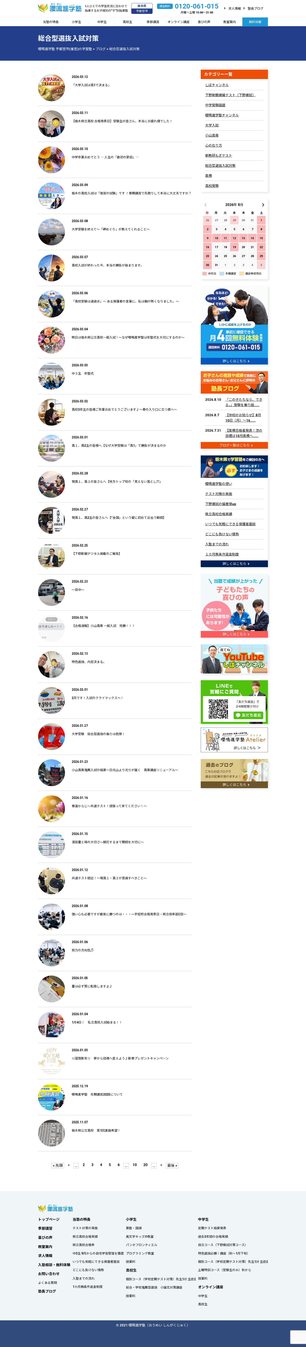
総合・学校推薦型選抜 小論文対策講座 (154, 1287)
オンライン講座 (179, 22)
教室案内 (229, 22)
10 (135, 1165)
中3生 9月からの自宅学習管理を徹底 (98, 1253)
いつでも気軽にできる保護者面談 (230, 524)
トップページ (49, 1219)
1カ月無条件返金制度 (88, 1287)
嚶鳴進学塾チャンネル (222, 115)
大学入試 (212, 125)
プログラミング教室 (140, 1253)
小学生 (76, 22)
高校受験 (212, 186)
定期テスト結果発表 (212, 1228)
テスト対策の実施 (218, 494)
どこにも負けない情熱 (222, 534)
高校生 (127, 22)
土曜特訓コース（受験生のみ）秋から (224, 1270)
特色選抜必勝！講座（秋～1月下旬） (224, 1253)
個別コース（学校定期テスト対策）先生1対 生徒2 (161, 1279)
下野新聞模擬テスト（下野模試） (230, 95)
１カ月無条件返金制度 (222, 554)
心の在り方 (213, 146)
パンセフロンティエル (141, 1245)
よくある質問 (47, 1283)
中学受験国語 (215, 105)
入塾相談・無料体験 (54, 1265)
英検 (208, 176)
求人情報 (234, 8)
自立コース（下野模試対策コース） (223, 1245)
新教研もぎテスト (218, 156)
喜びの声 (204, 22)
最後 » (172, 1165)
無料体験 (255, 22)
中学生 (102, 22)
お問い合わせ (49, 1274)
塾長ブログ (255, 8)
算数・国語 (134, 1228)
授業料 (130, 1261)
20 (145, 1165)
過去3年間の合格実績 (213, 1236)
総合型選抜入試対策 (220, 166)
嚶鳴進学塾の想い (218, 484)
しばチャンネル (217, 85)
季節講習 (153, 22)
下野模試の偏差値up (220, 504)
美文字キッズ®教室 (140, 1236)
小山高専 (212, 135)
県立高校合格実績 (218, 514)
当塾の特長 (51, 22)
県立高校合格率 (84, 1245)
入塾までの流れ (217, 544)
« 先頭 (58, 1165)
